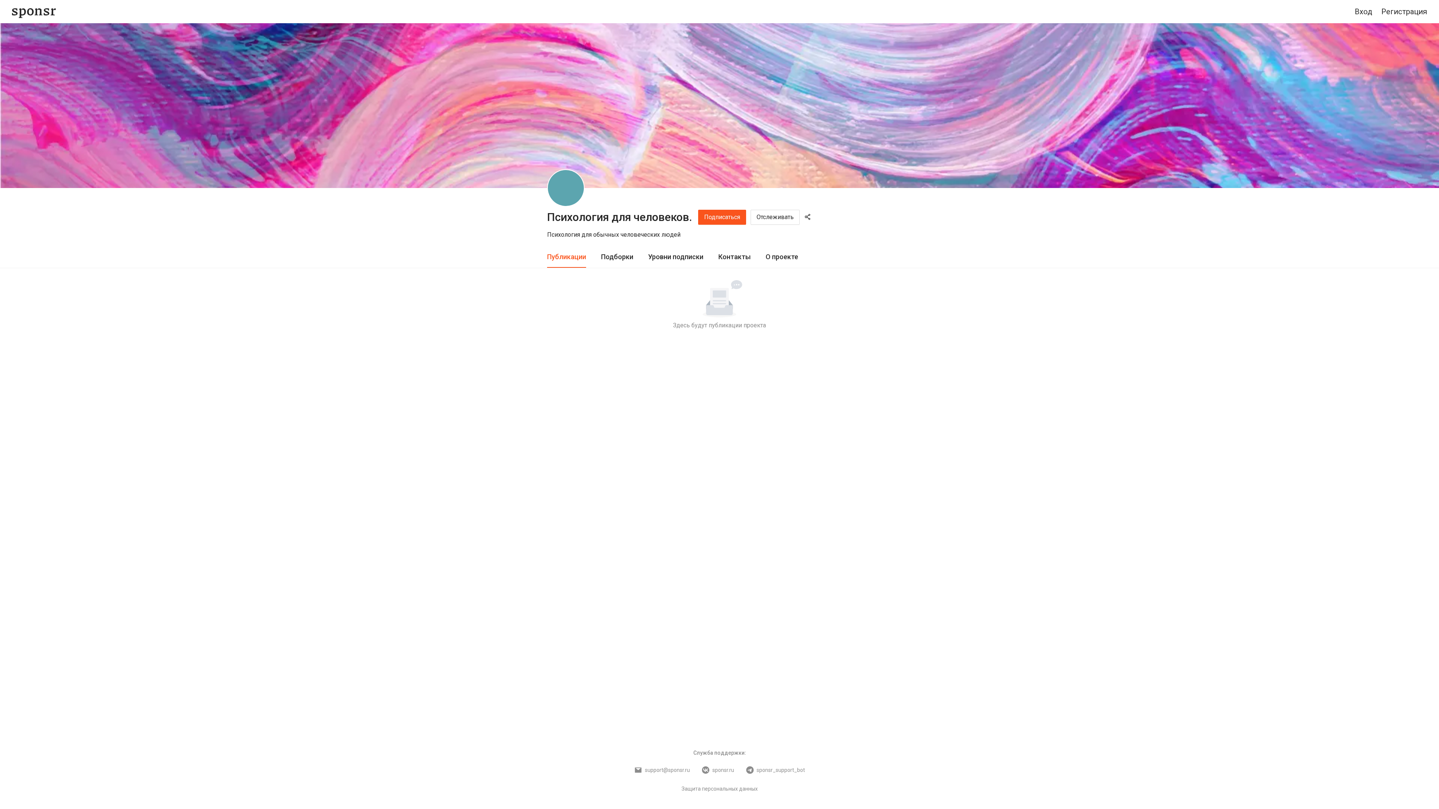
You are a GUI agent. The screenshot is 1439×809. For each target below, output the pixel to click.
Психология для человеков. (619, 217)
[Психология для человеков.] (566, 188)
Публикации (566, 257)
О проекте (782, 257)
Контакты (734, 257)
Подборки (617, 257)
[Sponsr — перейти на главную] (34, 12)
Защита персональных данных (720, 789)
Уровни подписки (675, 257)
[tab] (566, 257)
